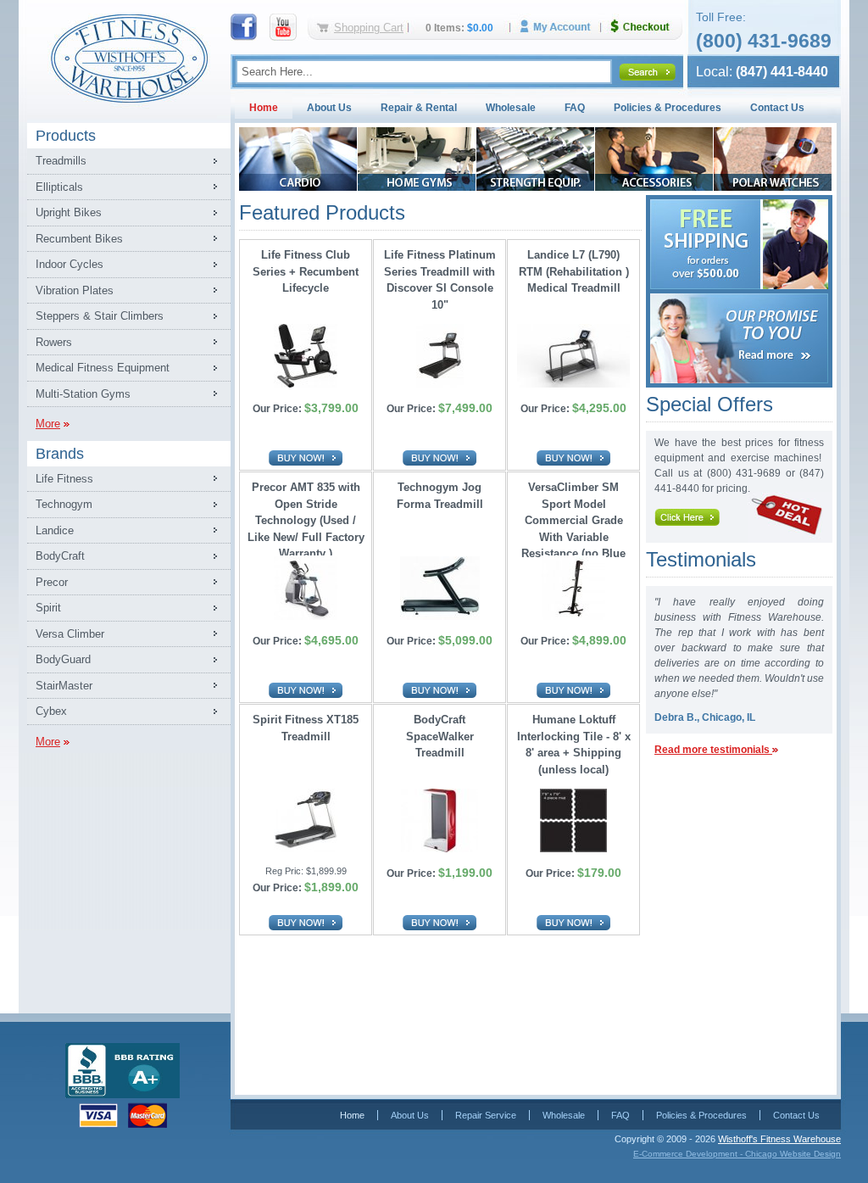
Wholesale (511, 108)
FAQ (575, 108)
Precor (52, 582)
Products (66, 135)
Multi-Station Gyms (83, 394)
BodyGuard (63, 659)
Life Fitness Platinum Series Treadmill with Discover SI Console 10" (440, 279)
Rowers (54, 342)
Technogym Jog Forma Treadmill (440, 496)
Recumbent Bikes (79, 238)
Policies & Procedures (667, 108)
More (48, 423)
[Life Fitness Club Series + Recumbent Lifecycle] (305, 384)
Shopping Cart (368, 27)
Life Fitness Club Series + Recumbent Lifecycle (306, 271)
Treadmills (61, 160)
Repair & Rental (419, 108)
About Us (329, 108)
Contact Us (777, 108)
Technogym (64, 504)
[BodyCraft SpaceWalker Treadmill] (439, 849)
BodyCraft (60, 556)
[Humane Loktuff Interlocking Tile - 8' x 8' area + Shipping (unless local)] (573, 849)
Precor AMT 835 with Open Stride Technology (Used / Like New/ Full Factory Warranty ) (306, 516)
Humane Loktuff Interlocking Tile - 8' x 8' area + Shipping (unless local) (574, 744)
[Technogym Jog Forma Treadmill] (440, 617)
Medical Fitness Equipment (103, 367)
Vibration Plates (75, 290)
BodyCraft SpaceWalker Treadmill (440, 736)
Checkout (646, 26)
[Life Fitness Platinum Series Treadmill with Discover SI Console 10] (440, 384)
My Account (561, 26)
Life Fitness (64, 478)
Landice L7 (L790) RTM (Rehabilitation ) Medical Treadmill (574, 271)
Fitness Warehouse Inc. (128, 57)
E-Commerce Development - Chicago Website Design (737, 1153)
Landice (55, 530)
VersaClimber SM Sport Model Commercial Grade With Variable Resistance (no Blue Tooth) (573, 516)
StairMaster (64, 685)
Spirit (48, 607)
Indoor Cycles (69, 264)
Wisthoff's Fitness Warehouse (779, 1139)
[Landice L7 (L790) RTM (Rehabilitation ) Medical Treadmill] (573, 384)
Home (263, 108)
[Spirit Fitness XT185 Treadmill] (305, 849)
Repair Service (485, 1115)
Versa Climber (70, 634)
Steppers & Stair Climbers (100, 316)
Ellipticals (59, 187)
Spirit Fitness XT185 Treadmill (306, 728)
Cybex (51, 711)
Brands (60, 453)
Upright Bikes (69, 212)
